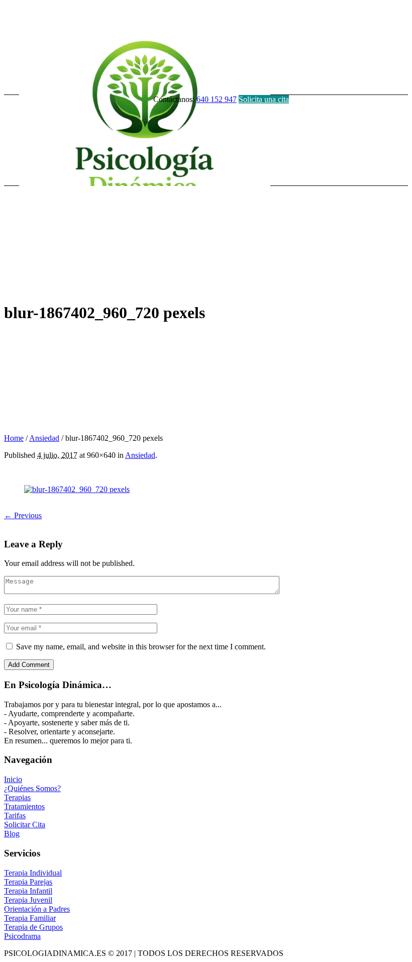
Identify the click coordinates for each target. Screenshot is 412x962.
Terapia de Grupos (33, 927)
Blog (12, 833)
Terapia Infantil (28, 891)
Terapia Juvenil (28, 900)
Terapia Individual (33, 873)
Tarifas (15, 815)
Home (14, 438)
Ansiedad (44, 438)
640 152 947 (216, 99)
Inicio (13, 779)
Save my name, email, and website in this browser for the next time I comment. (141, 646)
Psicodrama (22, 936)
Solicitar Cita (24, 824)
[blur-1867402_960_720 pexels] (77, 489)
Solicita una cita (264, 99)
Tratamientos (24, 806)
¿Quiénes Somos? (32, 788)
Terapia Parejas (28, 882)
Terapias (17, 797)
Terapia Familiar (30, 918)
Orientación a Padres (37, 909)
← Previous (23, 515)
